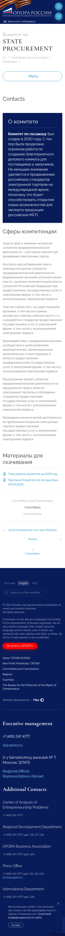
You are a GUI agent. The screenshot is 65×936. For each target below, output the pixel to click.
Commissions (32, 514)
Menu (33, 76)
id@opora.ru (13, 745)
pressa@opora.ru (13, 877)
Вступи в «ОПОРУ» (20, 646)
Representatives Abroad (23, 776)
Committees (10, 61)
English (23, 583)
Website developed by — (21, 700)
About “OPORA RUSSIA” (16, 658)
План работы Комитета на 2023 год (32, 474)
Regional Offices (16, 771)
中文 (34, 583)
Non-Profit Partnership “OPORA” (21, 663)
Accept (16, 925)
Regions (7, 674)
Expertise (8, 679)
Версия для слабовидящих (21, 21)
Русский (10, 583)
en (58, 16)
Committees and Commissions (29, 57)
